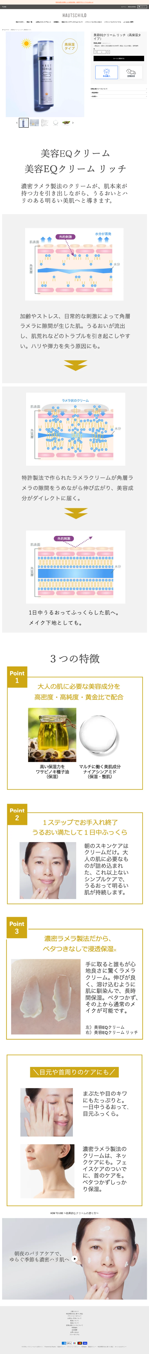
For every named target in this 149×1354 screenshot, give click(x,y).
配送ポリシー (92, 1346)
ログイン (123, 7)
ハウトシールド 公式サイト (35, 1346)
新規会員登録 (132, 7)
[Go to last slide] (17, 123)
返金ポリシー (61, 1346)
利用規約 (84, 1346)
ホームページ (5, 29)
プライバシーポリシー (73, 1346)
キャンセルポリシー (120, 1346)
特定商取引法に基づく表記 (105, 1346)
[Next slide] (72, 123)
